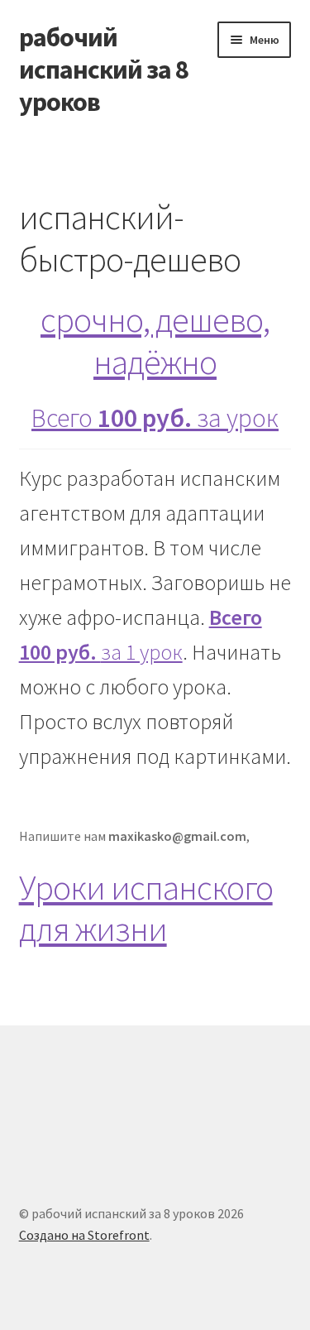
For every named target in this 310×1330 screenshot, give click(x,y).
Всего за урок (155, 418)
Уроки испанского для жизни (146, 908)
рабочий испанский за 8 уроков (103, 69)
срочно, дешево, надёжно (155, 340)
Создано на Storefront (84, 1235)
